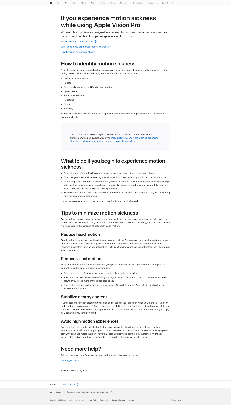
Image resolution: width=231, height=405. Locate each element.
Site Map (131, 400)
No (74, 384)
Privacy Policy (92, 400)
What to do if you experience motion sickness (84, 46)
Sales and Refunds (118, 400)
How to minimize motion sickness (78, 52)
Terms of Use (104, 400)
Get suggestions (69, 360)
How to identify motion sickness (77, 41)
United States (176, 400)
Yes (64, 384)
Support (59, 392)
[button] (173, 3)
